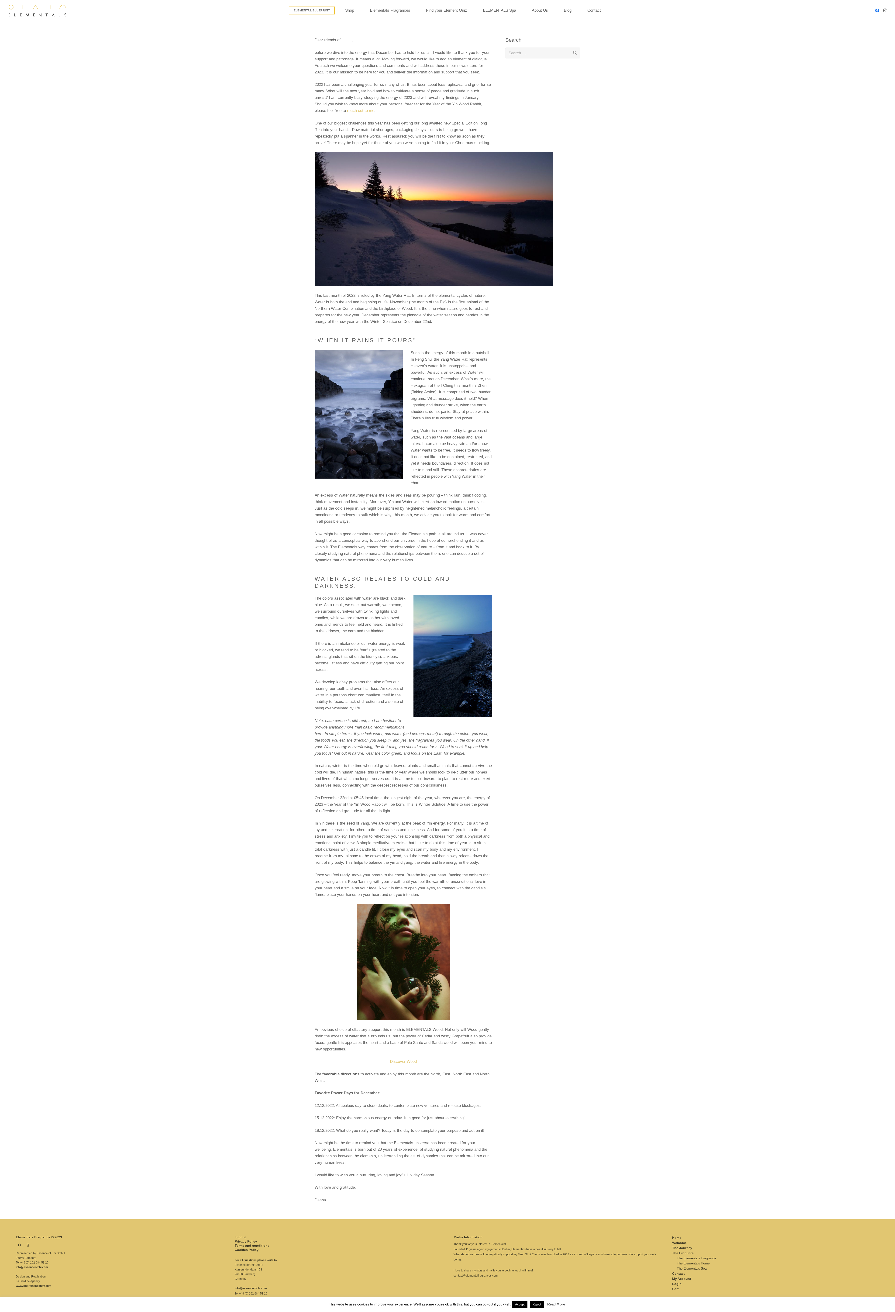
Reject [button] (537, 1304)
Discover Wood (403, 1061)
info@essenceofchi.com (32, 1267)
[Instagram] (885, 10)
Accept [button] (520, 1304)
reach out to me (360, 110)
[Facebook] (877, 10)
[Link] (37, 10)
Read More (556, 1304)
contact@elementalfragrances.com (476, 1275)
